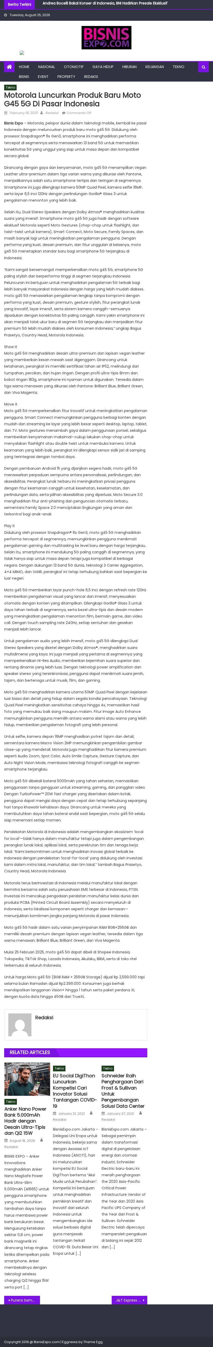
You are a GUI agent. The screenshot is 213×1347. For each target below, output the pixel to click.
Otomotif (74, 66)
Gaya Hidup (103, 66)
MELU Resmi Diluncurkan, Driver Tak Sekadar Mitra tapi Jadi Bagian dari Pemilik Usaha (118, 6)
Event (43, 76)
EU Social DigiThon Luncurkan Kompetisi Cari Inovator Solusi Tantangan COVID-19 (75, 1091)
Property (66, 76)
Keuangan (154, 66)
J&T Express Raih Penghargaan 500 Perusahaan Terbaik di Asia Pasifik (132, 1300)
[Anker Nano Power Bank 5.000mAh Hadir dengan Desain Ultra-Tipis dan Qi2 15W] (27, 1079)
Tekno (178, 66)
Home (24, 66)
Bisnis (24, 76)
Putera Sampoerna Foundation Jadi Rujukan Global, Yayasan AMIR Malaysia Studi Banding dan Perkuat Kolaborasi (25, 1300)
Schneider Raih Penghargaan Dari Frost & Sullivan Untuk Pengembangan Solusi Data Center (123, 1091)
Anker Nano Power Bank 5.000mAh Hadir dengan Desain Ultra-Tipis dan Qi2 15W (25, 1121)
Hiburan (129, 66)
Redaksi (91, 76)
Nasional (46, 66)
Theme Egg (93, 1341)
